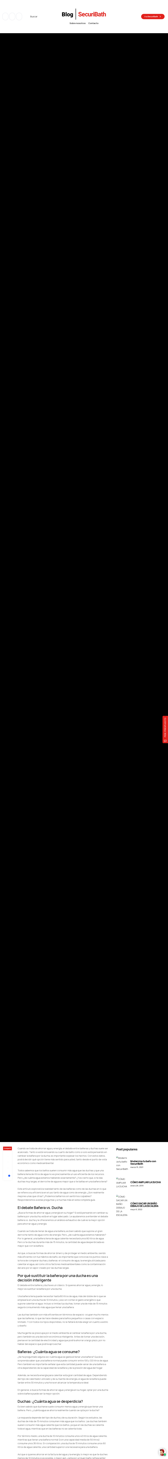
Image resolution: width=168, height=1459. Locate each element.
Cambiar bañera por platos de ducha (65, 574)
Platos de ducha (87, 574)
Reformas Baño (101, 574)
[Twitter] (7, 1159)
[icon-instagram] (19, 16)
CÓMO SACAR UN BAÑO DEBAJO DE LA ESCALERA (144, 1205)
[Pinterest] (7, 1165)
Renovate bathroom (11, 574)
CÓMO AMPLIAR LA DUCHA (145, 1182)
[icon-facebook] (5, 16)
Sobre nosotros (78, 23)
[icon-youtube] (12, 16)
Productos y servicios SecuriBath (35, 574)
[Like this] (7, 1177)
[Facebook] (7, 1153)
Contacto (93, 23)
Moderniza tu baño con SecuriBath (143, 1162)
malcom (14, 598)
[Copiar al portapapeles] (7, 1171)
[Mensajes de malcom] (5, 598)
